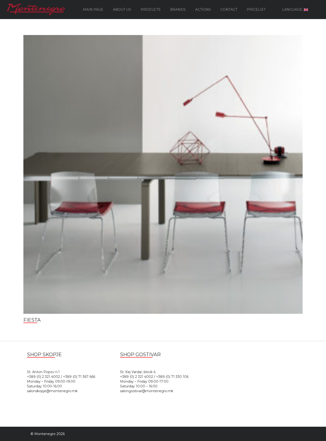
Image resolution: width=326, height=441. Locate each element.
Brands (178, 9)
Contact (229, 9)
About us (122, 9)
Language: (293, 9)
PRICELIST (256, 9)
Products (151, 9)
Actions (203, 9)
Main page (93, 9)
